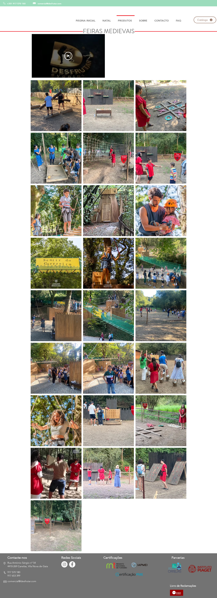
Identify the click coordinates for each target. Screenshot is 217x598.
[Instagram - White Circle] (64, 564)
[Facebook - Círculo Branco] (72, 564)
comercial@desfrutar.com (49, 3)
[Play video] (68, 56)
